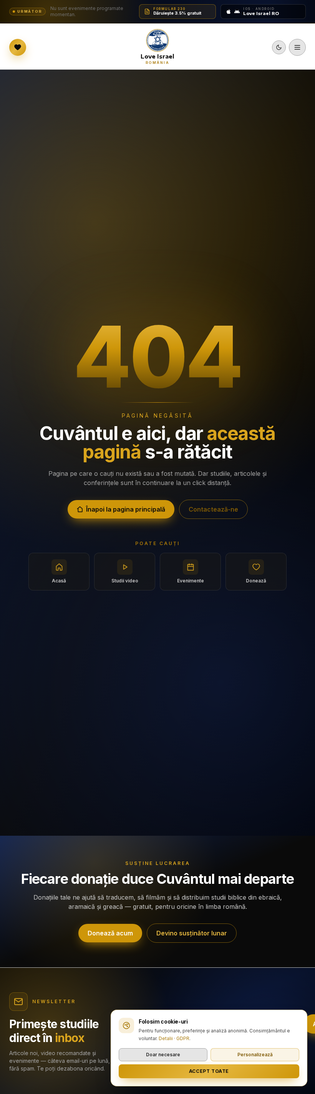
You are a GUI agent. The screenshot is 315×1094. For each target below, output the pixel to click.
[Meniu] (297, 47)
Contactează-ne (213, 509)
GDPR (182, 1038)
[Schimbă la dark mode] (279, 47)
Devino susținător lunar (191, 933)
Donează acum (110, 933)
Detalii (166, 1038)
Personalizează (255, 1054)
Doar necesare (163, 1054)
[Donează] (17, 47)
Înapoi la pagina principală (125, 509)
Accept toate (209, 1071)
